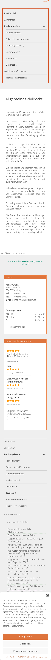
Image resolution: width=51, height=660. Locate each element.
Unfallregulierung (15, 45)
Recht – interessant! (16, 78)
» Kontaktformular (16, 326)
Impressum (42, 657)
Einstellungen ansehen (25, 651)
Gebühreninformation (15, 71)
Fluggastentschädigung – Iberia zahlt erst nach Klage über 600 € (26, 561)
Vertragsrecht (13, 52)
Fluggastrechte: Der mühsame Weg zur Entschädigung (25, 540)
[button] (47, 595)
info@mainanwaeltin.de (25, 299)
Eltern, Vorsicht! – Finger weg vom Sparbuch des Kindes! (22, 573)
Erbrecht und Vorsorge (18, 39)
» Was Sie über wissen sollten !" (25, 263)
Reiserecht (11, 58)
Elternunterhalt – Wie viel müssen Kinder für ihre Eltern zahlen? (26, 567)
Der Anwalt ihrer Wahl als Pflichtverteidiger (19, 530)
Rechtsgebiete (12, 26)
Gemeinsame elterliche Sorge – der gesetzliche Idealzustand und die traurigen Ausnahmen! (23, 580)
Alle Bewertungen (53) (13, 361)
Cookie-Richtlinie (10, 657)
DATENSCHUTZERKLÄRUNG (27, 657)
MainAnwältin (15, 514)
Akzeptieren (25, 636)
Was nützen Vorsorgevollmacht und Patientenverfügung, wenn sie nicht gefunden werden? (23, 553)
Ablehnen (25, 644)
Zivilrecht (11, 65)
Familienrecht (13, 32)
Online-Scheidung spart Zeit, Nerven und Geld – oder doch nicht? (26, 587)
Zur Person (10, 20)
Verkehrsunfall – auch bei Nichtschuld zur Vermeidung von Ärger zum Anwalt (25, 546)
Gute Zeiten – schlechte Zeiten (21, 535)
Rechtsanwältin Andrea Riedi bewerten (17, 410)
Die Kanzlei (10, 13)
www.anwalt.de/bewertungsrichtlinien (19, 418)
